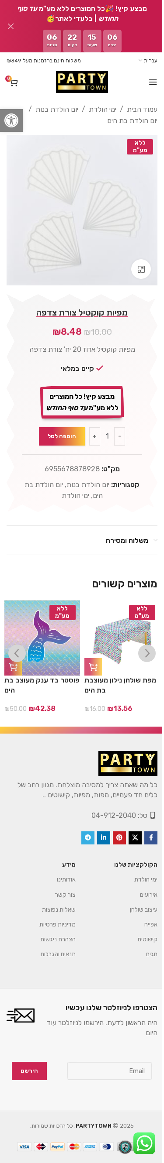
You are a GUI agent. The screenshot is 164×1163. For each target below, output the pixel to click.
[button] (11, 120)
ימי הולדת (102, 109)
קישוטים (147, 939)
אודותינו (66, 879)
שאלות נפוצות (59, 909)
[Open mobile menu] (153, 82)
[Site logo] (82, 82)
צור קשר (65, 895)
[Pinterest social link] (119, 837)
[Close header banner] (11, 26)
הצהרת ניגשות (58, 939)
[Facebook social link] (150, 837)
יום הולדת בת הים (132, 121)
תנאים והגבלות (58, 954)
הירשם (29, 1070)
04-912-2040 (113, 815)
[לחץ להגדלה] (141, 269)
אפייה (150, 924)
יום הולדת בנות (56, 109)
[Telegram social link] (87, 837)
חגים (151, 954)
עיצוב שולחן (143, 909)
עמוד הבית (142, 109)
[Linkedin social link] (103, 837)
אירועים (148, 895)
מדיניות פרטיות (57, 924)
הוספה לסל (62, 436)
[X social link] (135, 837)
